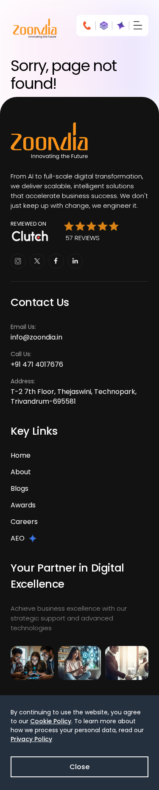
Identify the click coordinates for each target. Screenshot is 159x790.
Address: (74, 391)
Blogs (19, 488)
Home (21, 455)
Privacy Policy (31, 739)
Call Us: (37, 359)
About (21, 472)
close (79, 767)
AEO (18, 538)
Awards (23, 505)
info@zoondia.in (36, 337)
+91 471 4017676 (37, 364)
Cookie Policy (50, 721)
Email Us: (36, 332)
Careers (24, 522)
